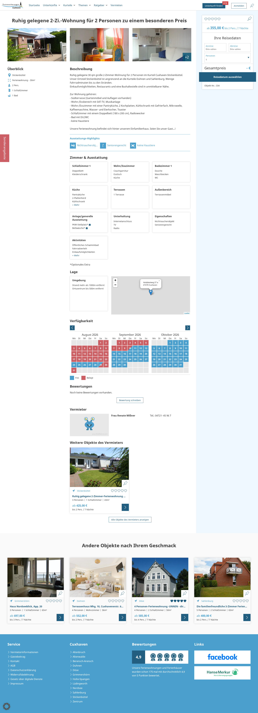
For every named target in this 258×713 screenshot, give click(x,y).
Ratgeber (99, 5)
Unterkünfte (50, 5)
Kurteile (67, 5)
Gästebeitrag (17, 656)
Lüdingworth (80, 683)
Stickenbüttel (80, 697)
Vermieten (116, 5)
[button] (6, 706)
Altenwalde (79, 656)
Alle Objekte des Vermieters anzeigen (130, 519)
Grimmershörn (81, 674)
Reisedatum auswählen (228, 77)
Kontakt (14, 661)
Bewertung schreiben (130, 400)
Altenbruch (79, 652)
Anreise (209, 46)
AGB (12, 665)
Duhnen (77, 665)
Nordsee (77, 688)
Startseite (34, 5)
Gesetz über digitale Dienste (26, 679)
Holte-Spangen (81, 679)
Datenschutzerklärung (23, 670)
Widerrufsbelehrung (22, 674)
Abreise (234, 46)
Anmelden (239, 5)
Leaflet (186, 313)
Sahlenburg (79, 692)
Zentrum (78, 701)
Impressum (16, 683)
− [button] (115, 285)
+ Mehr (75, 204)
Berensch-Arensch (83, 661)
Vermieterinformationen (24, 652)
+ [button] (115, 280)
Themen (83, 5)
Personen (210, 55)
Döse (76, 670)
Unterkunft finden (215, 5)
